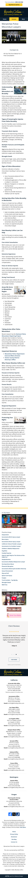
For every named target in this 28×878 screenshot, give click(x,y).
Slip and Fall (5, 573)
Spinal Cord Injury (7, 575)
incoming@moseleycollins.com (15, 703)
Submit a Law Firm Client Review (14, 664)
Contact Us (14, 842)
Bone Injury (5, 539)
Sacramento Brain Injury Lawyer (11, 541)
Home (4, 19)
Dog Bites (4, 551)
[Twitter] (14, 814)
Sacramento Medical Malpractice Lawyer (13, 562)
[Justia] (18, 814)
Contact (14, 19)
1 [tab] (12, 654)
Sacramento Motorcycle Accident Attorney (14, 568)
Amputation (5, 535)
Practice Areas (6, 532)
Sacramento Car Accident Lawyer (11, 546)
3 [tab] (16, 654)
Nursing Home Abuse (8, 564)
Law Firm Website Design (14, 876)
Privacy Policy (14, 834)
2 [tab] (14, 654)
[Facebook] (10, 814)
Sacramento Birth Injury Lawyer (11, 537)
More (23, 19)
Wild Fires (4, 585)
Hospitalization (6, 559)
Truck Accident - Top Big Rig (9, 580)
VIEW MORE (14, 659)
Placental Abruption (7, 566)
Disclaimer (14, 837)
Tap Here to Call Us (14, 4)
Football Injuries (6, 553)
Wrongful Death (6, 582)
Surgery (4, 578)
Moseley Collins (19, 870)
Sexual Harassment (7, 571)
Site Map (14, 839)
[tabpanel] (14, 638)
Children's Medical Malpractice (10, 548)
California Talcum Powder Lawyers (12, 544)
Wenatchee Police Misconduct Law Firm (14, 12)
